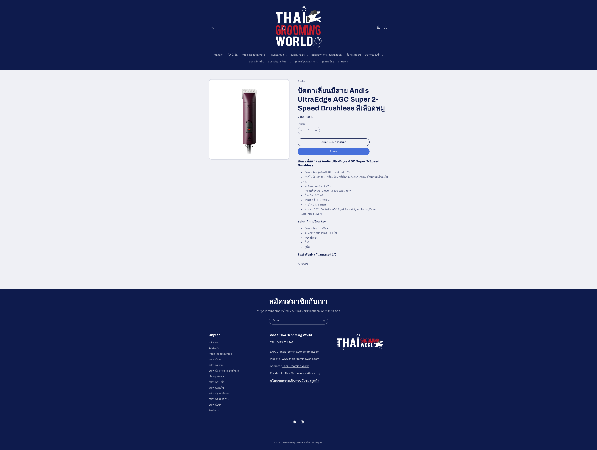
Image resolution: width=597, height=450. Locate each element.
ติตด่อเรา (214, 410)
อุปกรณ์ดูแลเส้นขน (219, 393)
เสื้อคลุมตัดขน (216, 376)
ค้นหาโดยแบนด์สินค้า (220, 354)
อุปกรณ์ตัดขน (216, 365)
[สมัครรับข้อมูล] (324, 320)
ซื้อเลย (333, 151)
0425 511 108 (285, 342)
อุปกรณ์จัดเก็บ (216, 388)
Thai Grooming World (295, 366)
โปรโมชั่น (214, 348)
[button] (212, 27)
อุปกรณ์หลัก (215, 360)
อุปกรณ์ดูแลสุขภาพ (219, 399)
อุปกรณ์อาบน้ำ (216, 382)
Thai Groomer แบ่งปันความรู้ (302, 373)
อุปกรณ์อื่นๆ (215, 405)
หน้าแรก (213, 343)
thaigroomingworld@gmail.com (299, 351)
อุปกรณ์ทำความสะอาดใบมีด (224, 371)
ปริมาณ (301, 124)
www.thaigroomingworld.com (300, 359)
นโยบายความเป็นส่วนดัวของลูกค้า (294, 381)
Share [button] (304, 264)
